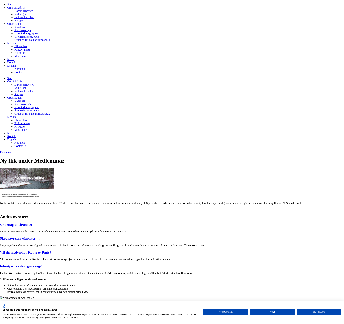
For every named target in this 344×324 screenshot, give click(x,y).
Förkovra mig (22, 49)
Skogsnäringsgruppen (26, 36)
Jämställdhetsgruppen (26, 33)
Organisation (14, 23)
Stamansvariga (22, 30)
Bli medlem (20, 46)
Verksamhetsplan (24, 17)
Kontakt (11, 62)
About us (19, 68)
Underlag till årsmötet (16, 225)
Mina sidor (20, 55)
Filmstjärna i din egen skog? (21, 266)
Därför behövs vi (24, 10)
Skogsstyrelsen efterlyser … (20, 238)
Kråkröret (19, 52)
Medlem (11, 43)
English (11, 65)
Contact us (20, 72)
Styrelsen (19, 26)
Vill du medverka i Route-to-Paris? (25, 252)
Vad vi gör (20, 14)
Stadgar (18, 20)
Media (10, 59)
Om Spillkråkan (16, 7)
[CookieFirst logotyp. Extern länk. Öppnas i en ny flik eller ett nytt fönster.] (4, 306)
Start (9, 4)
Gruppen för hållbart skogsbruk (32, 39)
